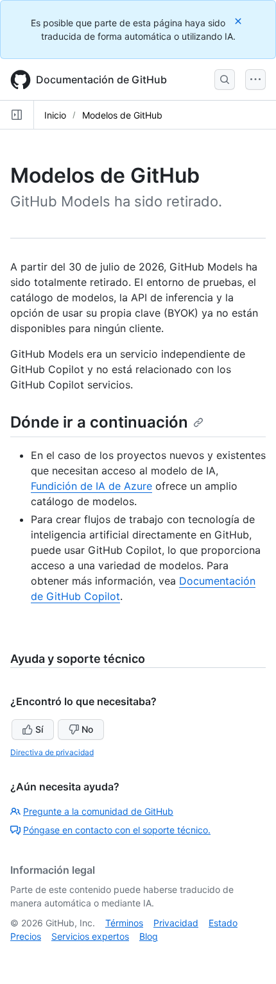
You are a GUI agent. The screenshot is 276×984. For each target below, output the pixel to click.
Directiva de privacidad (52, 752)
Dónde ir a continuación (99, 422)
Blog (148, 936)
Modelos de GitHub (122, 115)
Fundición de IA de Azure (91, 485)
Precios (25, 936)
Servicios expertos (90, 936)
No (87, 729)
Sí (39, 729)
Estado (223, 922)
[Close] (239, 20)
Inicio (55, 115)
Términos (124, 922)
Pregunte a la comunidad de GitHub (98, 811)
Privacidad (175, 922)
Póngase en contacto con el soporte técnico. (117, 829)
